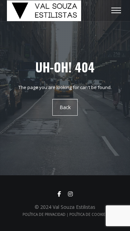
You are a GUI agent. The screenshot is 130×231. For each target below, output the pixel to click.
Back (65, 107)
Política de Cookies (88, 214)
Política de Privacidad (44, 214)
